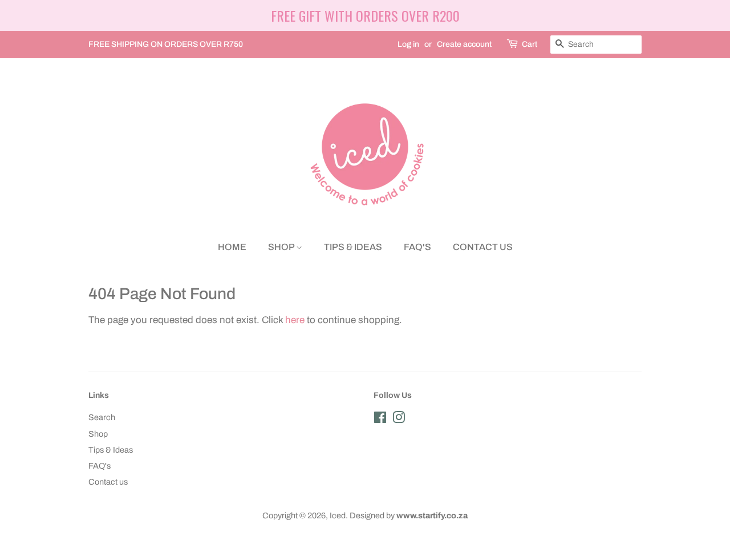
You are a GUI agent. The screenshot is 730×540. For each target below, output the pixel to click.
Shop (282, 247)
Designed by (409, 515)
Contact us (483, 247)
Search (101, 417)
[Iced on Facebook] (380, 419)
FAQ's (417, 247)
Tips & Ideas (353, 247)
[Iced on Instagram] (398, 419)
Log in (408, 44)
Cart (529, 44)
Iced (338, 515)
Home (232, 247)
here (295, 320)
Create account (464, 44)
